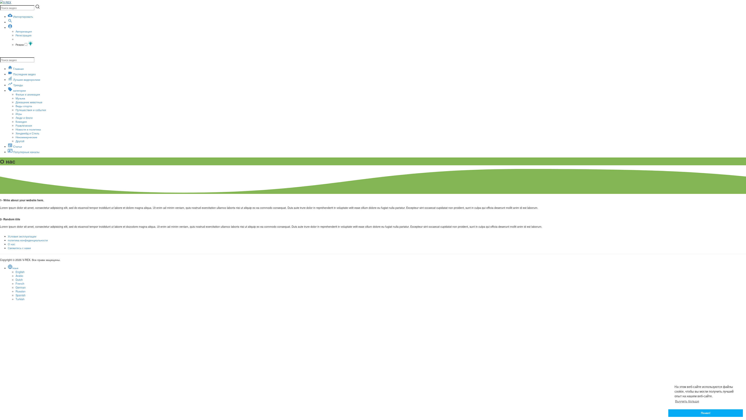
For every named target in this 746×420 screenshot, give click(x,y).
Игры (19, 114)
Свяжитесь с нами (19, 248)
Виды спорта (24, 106)
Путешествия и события (31, 110)
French (20, 283)
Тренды (17, 85)
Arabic (19, 276)
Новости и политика (28, 129)
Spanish (20, 295)
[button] (10, 27)
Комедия (21, 121)
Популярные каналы (25, 152)
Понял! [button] (705, 413)
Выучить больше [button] (687, 401)
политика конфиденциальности (28, 240)
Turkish (20, 299)
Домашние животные (29, 102)
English (20, 272)
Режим (20, 44)
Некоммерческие (26, 137)
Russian (20, 291)
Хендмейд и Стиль (27, 133)
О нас (11, 244)
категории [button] (19, 90)
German (21, 287)
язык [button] (15, 268)
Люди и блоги (24, 118)
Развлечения (24, 125)
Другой (20, 141)
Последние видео (24, 74)
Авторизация (24, 31)
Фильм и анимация (28, 94)
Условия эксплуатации (22, 236)
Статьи (17, 146)
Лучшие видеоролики (26, 79)
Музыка (20, 98)
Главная (18, 69)
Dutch (19, 280)
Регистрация (23, 35)
